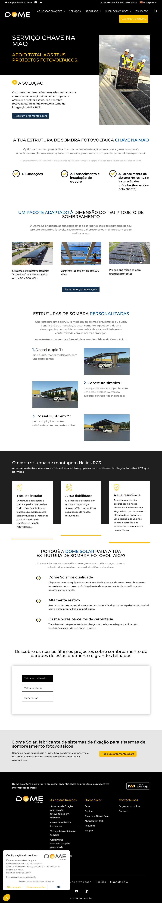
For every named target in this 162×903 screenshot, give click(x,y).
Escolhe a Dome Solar (97, 816)
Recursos (90, 825)
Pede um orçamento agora (31, 115)
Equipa (89, 811)
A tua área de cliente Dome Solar (118, 3)
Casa (87, 806)
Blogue (89, 830)
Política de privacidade (76, 881)
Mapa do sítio (119, 881)
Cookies (101, 881)
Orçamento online (129, 806)
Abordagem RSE (94, 821)
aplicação (52, 784)
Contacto (124, 811)
